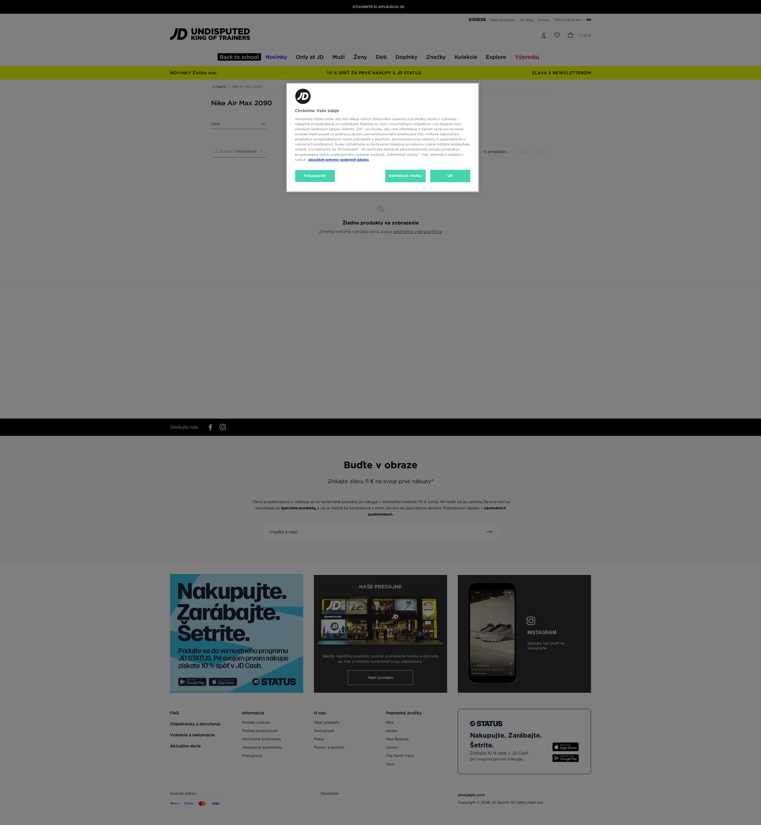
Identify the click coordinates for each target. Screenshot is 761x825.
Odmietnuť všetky (405, 176)
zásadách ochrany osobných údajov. (338, 160)
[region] (382, 137)
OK (450, 176)
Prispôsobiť (315, 176)
